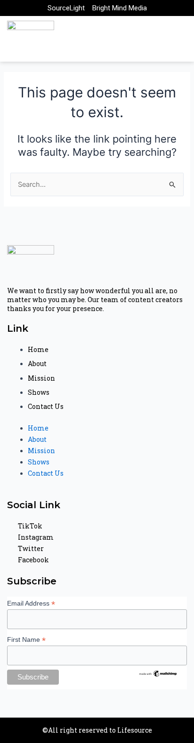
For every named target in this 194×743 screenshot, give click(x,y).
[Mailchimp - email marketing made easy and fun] (158, 673)
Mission (41, 378)
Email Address (31, 603)
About (37, 363)
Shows (38, 392)
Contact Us (46, 406)
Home (38, 349)
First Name (26, 639)
